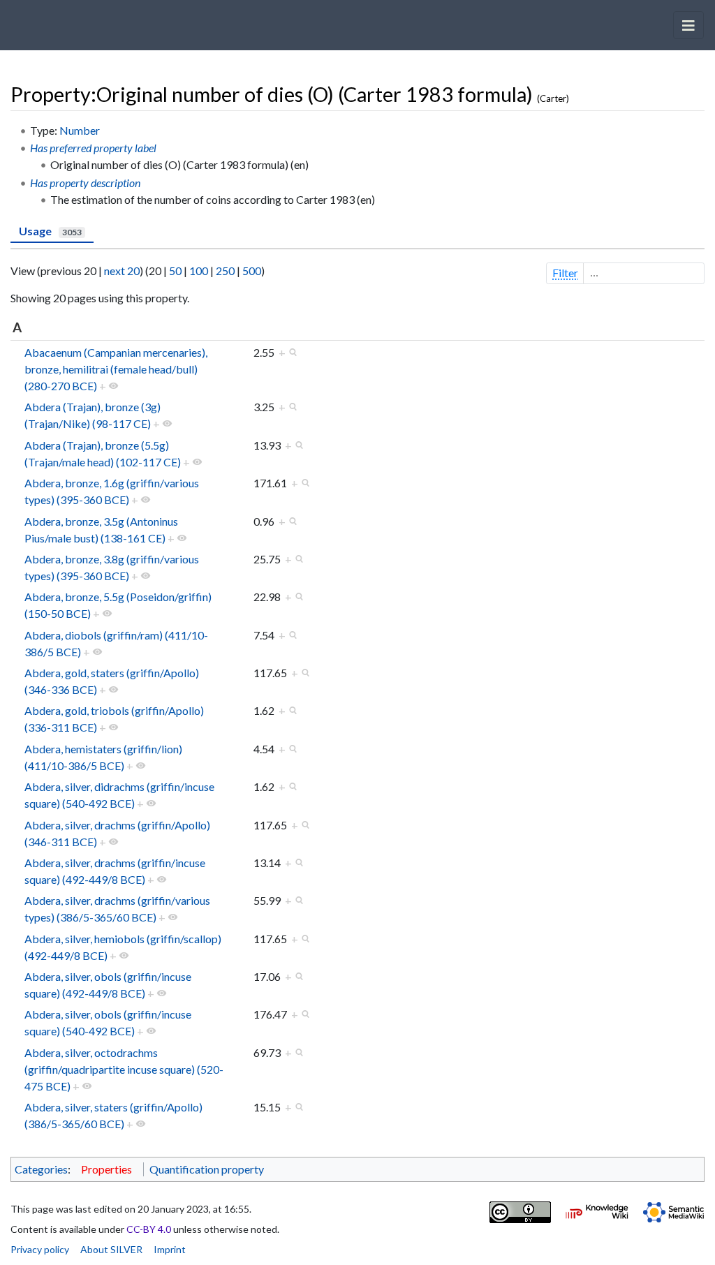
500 (251, 270)
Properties (106, 1169)
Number (79, 130)
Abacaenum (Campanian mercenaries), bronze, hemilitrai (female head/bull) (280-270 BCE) (115, 369)
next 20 (122, 270)
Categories (41, 1169)
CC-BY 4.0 (148, 1229)
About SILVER (111, 1249)
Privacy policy (39, 1249)
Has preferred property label (93, 147)
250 (225, 270)
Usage (50, 230)
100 (198, 270)
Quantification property (206, 1169)
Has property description (85, 182)
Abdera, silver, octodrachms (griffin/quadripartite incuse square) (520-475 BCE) (123, 1069)
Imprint (170, 1249)
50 (175, 270)
